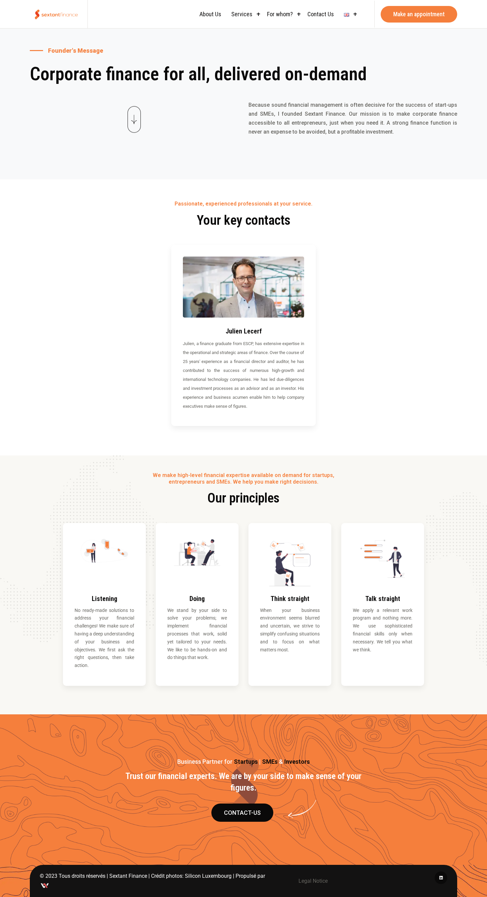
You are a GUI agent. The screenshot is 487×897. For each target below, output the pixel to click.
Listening (104, 599)
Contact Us (320, 14)
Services (241, 14)
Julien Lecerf (244, 331)
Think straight (290, 599)
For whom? (280, 14)
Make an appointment (419, 14)
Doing (197, 599)
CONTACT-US (242, 812)
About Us (210, 14)
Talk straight (382, 599)
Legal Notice (313, 881)
